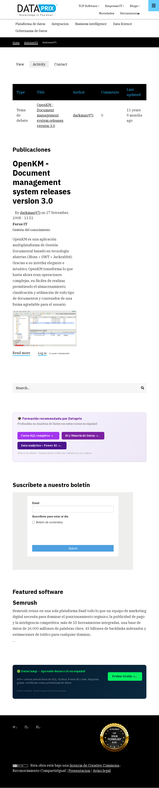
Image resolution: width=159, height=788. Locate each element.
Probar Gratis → (123, 676)
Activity (41, 64)
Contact (60, 64)
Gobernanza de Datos (31, 31)
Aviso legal (102, 770)
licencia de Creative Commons (94, 765)
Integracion (60, 24)
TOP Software (89, 7)
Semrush (25, 602)
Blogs (135, 7)
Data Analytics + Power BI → (40, 445)
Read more (21, 353)
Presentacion (79, 770)
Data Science (122, 24)
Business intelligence (91, 24)
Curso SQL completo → (37, 435)
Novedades (106, 13)
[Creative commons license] (20, 765)
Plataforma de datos (30, 24)
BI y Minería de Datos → (81, 435)
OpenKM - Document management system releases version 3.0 (50, 115)
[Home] (36, 9)
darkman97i (83, 115)
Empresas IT (115, 7)
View (20, 64)
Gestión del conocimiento (31, 230)
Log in (42, 353)
